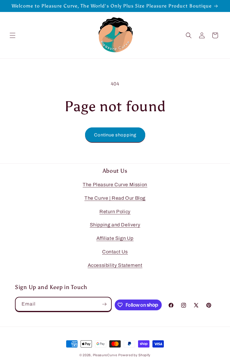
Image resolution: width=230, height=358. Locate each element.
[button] (12, 35)
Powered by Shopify (134, 355)
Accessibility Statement (115, 265)
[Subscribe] (104, 304)
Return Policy (115, 211)
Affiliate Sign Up (115, 238)
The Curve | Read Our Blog (115, 198)
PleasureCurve (105, 355)
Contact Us (115, 251)
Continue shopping (115, 135)
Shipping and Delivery (115, 224)
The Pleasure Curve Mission (115, 184)
